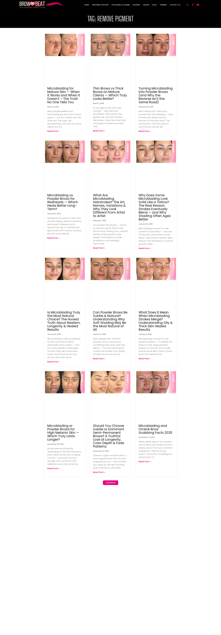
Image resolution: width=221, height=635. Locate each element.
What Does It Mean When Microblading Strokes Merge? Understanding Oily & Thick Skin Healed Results (156, 321)
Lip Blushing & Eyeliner (121, 5)
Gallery (146, 5)
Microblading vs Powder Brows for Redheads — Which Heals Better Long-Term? (62, 202)
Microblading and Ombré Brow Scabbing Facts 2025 (155, 429)
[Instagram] (187, 5)
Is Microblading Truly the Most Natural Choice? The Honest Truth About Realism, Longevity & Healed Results (63, 321)
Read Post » (53, 131)
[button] (110, 482)
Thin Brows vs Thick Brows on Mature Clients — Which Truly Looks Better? (110, 93)
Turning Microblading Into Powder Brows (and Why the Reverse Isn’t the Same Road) (156, 95)
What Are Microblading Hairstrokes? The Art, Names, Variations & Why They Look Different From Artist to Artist (109, 205)
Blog (155, 5)
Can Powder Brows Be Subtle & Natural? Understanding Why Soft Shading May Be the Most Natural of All (110, 321)
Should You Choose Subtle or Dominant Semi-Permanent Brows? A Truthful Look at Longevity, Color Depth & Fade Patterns (108, 436)
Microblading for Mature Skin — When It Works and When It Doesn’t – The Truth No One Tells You (63, 95)
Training (163, 5)
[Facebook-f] (192, 5)
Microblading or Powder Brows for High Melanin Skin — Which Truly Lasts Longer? (63, 433)
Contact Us (175, 5)
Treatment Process (100, 5)
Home (86, 5)
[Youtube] (198, 5)
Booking (136, 5)
